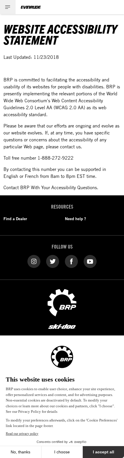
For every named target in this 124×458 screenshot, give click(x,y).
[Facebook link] (71, 261)
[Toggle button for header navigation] (8, 7)
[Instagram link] (33, 261)
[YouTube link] (90, 261)
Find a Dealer (15, 218)
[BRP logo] (62, 302)
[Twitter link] (52, 261)
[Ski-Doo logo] (62, 326)
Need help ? (75, 218)
